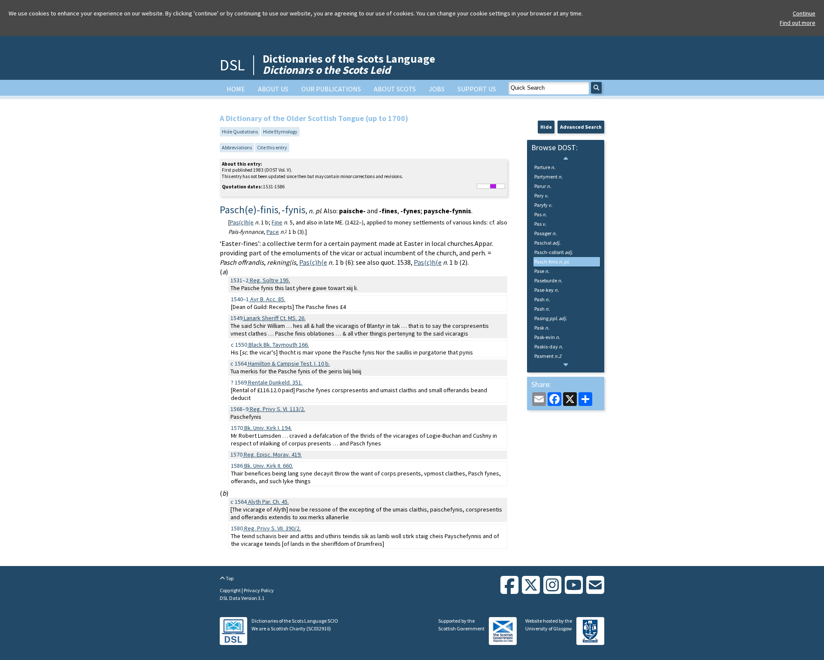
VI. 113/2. (277, 409)
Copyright (231, 590)
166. (278, 344)
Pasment (547, 356)
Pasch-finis (552, 261)
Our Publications (331, 89)
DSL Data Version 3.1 (242, 598)
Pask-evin (547, 337)
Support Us (476, 89)
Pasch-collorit (553, 252)
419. (273, 454)
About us (273, 89)
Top (229, 578)
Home (236, 89)
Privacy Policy (259, 590)
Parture (544, 167)
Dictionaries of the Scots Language (349, 64)
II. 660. (268, 465)
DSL (232, 65)
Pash (542, 299)
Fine (277, 222)
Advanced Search (581, 127)
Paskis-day (548, 346)
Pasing (550, 318)
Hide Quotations (240, 131)
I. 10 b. (289, 363)
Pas (540, 214)
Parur (542, 186)
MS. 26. (275, 318)
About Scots (395, 89)
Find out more (797, 23)
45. (268, 502)
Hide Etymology (280, 131)
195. (270, 280)
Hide (546, 127)
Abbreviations (237, 147)
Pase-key (546, 290)
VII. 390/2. (272, 528)
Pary (541, 195)
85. (267, 299)
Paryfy (543, 205)
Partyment (548, 176)
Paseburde (548, 280)
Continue (804, 13)
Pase (541, 271)
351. (275, 382)
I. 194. (268, 428)
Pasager (545, 233)
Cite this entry (272, 147)
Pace (273, 232)
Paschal (547, 242)
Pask (541, 327)
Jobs (437, 89)
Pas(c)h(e (242, 222)
